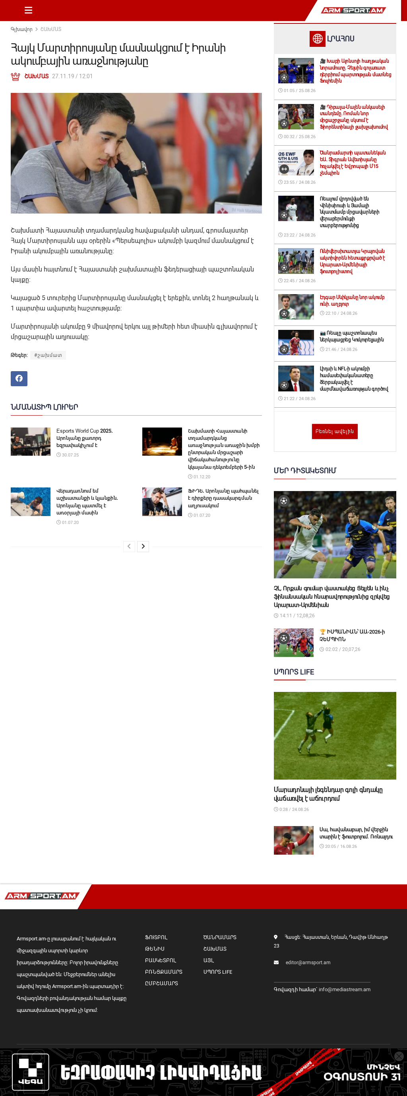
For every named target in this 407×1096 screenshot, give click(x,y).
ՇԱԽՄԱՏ (51, 29)
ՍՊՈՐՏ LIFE (218, 972)
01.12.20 (201, 477)
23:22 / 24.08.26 (299, 235)
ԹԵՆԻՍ (155, 949)
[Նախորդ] (129, 546)
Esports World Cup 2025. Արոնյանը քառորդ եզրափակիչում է (84, 438)
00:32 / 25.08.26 (299, 136)
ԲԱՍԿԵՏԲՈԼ (160, 960)
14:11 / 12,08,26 (297, 615)
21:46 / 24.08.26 (340, 349)
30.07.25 (70, 455)
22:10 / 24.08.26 (340, 313)
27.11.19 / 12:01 (72, 76)
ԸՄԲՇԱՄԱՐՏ (161, 983)
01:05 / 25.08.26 (299, 90)
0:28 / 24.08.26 (293, 809)
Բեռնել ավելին (335, 431)
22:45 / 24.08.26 (299, 280)
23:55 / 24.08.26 (299, 182)
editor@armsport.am (308, 962)
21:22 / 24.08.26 (299, 398)
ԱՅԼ (208, 960)
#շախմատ (48, 355)
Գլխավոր (22, 29)
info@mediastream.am (344, 989)
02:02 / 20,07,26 (342, 649)
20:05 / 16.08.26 (340, 846)
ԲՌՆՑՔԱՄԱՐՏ (163, 972)
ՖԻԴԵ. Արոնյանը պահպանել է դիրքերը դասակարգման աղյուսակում (223, 498)
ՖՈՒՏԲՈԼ (156, 937)
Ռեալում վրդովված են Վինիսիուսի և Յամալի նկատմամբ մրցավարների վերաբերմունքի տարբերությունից (350, 212)
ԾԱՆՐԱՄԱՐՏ (220, 937)
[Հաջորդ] (143, 546)
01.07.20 (70, 522)
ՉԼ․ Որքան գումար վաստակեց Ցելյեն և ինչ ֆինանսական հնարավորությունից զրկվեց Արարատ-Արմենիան (332, 597)
